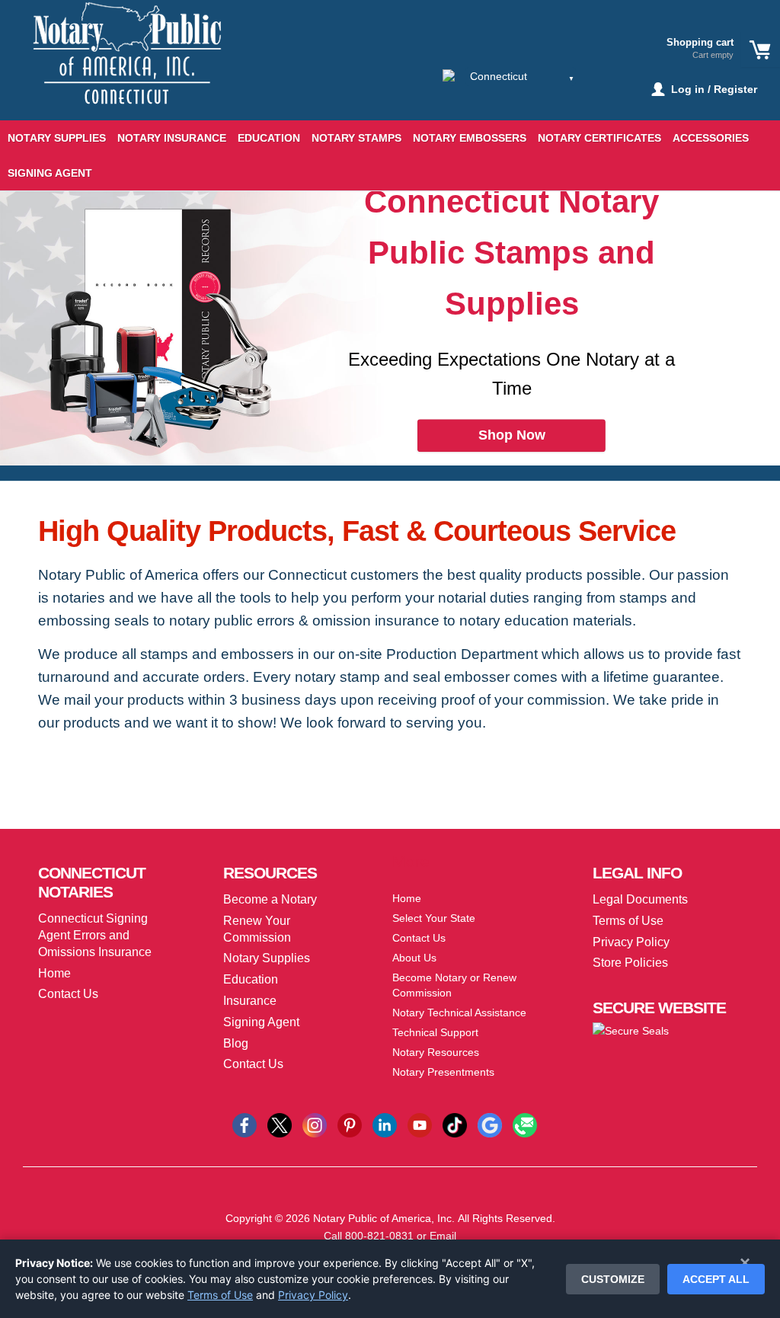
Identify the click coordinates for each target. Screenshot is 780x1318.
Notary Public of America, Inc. (384, 1218)
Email (443, 1236)
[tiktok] (455, 1124)
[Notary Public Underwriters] (115, 66)
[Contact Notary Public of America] (525, 1124)
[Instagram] (314, 1124)
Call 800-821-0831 (369, 1236)
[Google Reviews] (490, 1124)
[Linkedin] (384, 1124)
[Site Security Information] (631, 1030)
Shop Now (511, 435)
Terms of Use (220, 1294)
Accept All (716, 1279)
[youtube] (420, 1124)
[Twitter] (279, 1124)
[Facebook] (244, 1124)
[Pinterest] (349, 1124)
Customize (612, 1279)
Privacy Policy (313, 1294)
